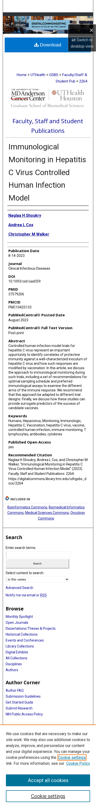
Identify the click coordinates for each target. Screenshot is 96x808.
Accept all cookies (48, 780)
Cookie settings (72, 757)
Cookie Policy (78, 763)
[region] (48, 766)
